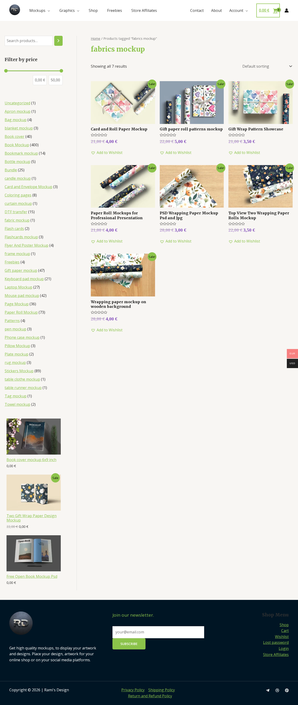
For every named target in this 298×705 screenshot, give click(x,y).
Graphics (67, 10)
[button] (106, 153)
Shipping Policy (161, 689)
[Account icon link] (286, 10)
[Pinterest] (287, 690)
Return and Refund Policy (150, 695)
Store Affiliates (144, 10)
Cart (285, 630)
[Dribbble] (277, 690)
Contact (197, 10)
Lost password (276, 642)
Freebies (114, 10)
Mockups (37, 10)
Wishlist (282, 636)
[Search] (58, 41)
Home (95, 38)
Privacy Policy (133, 689)
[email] (268, 690)
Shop (93, 10)
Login (284, 648)
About (216, 10)
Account (236, 10)
